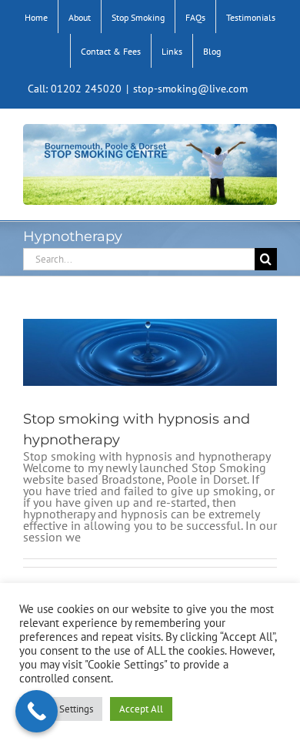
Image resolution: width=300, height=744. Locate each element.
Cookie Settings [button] (60, 709)
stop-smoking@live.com (190, 89)
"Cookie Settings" (126, 664)
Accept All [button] (141, 709)
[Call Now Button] (36, 711)
